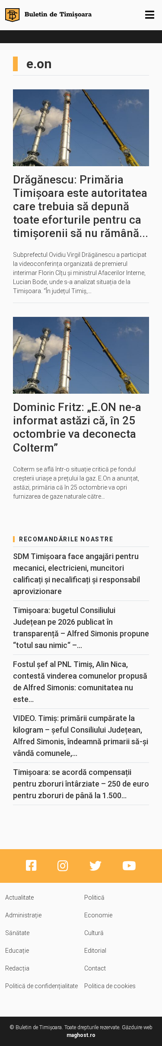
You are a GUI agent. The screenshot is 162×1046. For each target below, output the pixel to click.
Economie (98, 915)
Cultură (94, 932)
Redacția (17, 968)
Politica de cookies (110, 986)
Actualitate (19, 897)
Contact (95, 968)
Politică (94, 897)
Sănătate (17, 932)
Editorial (95, 950)
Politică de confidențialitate (41, 986)
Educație (17, 950)
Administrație (23, 915)
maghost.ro (81, 1035)
